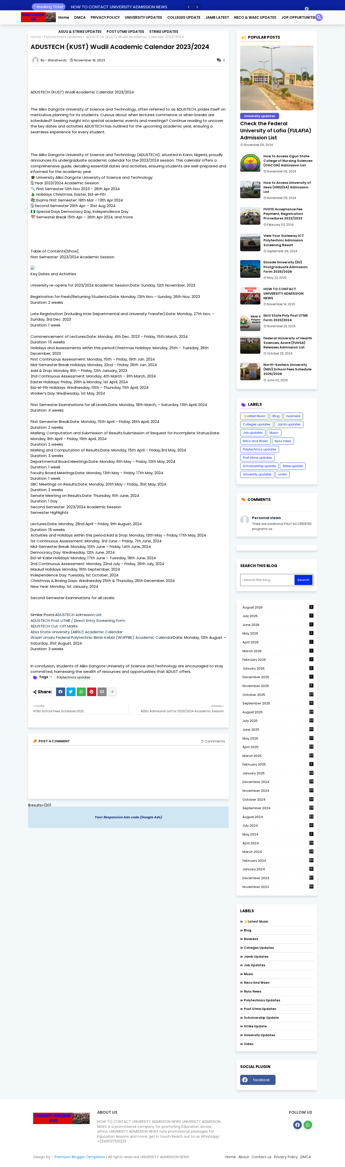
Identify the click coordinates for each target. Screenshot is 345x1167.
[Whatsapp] (81, 692)
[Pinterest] (91, 692)
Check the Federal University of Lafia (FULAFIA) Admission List (275, 130)
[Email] (102, 692)
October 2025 (277, 694)
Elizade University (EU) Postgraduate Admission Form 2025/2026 (285, 267)
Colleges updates (256, 424)
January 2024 (277, 869)
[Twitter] (71, 692)
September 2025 (277, 703)
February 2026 (277, 659)
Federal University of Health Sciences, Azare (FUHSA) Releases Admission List (287, 343)
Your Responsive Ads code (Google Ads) (128, 817)
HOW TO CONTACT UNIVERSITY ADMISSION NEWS (119, 7)
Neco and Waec (255, 441)
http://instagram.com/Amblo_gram (295, 1081)
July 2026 (277, 616)
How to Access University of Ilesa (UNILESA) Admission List (287, 187)
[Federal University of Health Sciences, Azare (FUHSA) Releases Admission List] (250, 345)
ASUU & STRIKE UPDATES (80, 31)
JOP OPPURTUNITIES (299, 17)
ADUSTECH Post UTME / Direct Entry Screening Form (78, 620)
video (282, 474)
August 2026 (277, 607)
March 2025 (277, 755)
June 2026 (277, 624)
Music (274, 432)
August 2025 (277, 712)
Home (63, 17)
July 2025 (277, 720)
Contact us (262, 1156)
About (243, 1156)
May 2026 (277, 633)
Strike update (293, 466)
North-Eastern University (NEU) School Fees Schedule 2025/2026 (287, 369)
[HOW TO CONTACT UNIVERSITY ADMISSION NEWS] (250, 296)
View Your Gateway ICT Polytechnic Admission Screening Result (283, 240)
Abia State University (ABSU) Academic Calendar (76, 632)
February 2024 (277, 860)
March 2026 (277, 651)
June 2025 (277, 729)
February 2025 (277, 764)
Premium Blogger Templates (80, 1156)
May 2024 (277, 834)
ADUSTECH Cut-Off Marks (54, 626)
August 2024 (277, 817)
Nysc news (283, 441)
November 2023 (277, 887)
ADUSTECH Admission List (78, 614)
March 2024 (277, 851)
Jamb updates (289, 424)
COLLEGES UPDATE (183, 17)
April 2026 (277, 642)
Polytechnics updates (73, 677)
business (293, 416)
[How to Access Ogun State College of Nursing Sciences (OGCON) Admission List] (250, 163)
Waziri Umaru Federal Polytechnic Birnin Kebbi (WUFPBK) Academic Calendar (102, 637)
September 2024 (277, 808)
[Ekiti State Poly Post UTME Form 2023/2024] (250, 322)
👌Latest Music (254, 416)
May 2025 (277, 738)
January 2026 (277, 668)
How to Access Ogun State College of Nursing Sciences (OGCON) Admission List (287, 161)
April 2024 (277, 843)
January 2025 (277, 773)
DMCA (80, 17)
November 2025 (277, 685)
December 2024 (277, 781)
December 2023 (277, 878)
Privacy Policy (286, 1156)
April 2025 (277, 747)
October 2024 (277, 799)
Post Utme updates (257, 457)
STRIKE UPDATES (163, 31)
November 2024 (277, 790)
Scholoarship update (259, 466)
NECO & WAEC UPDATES (255, 17)
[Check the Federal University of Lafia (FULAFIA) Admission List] (276, 77)
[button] (188, 7)
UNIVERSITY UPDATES (143, 17)
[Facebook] (60, 692)
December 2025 (277, 677)
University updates (257, 474)
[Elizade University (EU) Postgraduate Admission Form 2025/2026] (250, 269)
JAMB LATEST (217, 17)
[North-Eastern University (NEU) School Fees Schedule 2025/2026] (250, 371)
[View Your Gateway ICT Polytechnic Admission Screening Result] (250, 242)
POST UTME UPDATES (125, 31)
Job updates (253, 432)
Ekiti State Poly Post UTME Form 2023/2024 (285, 317)
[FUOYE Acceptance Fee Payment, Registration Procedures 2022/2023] (250, 216)
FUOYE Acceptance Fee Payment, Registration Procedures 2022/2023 (283, 214)
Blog (276, 416)
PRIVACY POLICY (105, 17)
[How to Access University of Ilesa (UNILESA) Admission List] (250, 189)
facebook (261, 1079)
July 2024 (277, 825)
